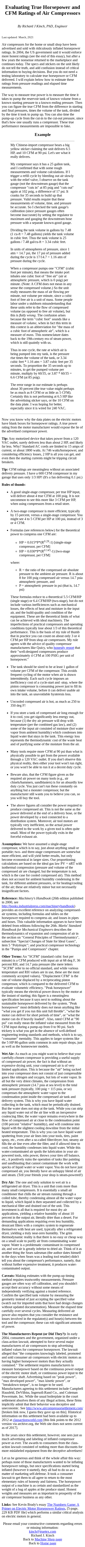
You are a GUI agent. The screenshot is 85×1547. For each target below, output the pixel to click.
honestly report (64, 648)
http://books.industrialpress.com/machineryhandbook (38, 906)
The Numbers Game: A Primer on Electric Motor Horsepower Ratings (40, 1506)
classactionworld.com (27, 1420)
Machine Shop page (48, 1539)
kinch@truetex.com (42, 1531)
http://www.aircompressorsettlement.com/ (54, 1408)
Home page (48, 1543)
